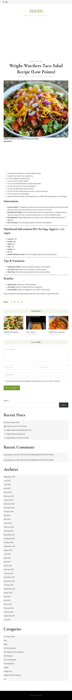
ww (41, 61)
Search (6, 400)
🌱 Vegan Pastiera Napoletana (14, 434)
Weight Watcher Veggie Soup (57, 332)
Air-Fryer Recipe (9, 636)
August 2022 (8, 593)
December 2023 (9, 535)
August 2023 (8, 550)
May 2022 (7, 596)
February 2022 (9, 608)
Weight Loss (34, 61)
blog (5, 640)
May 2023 (7, 558)
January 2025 (8, 500)
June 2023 (7, 554)
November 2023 (9, 539)
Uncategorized (9, 663)
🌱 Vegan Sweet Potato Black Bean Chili (17, 430)
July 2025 (7, 481)
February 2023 (9, 569)
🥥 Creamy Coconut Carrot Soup (15, 426)
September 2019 (9, 616)
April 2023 (7, 562)
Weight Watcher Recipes (12, 675)
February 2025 (9, 496)
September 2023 (9, 546)
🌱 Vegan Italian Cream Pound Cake (16, 438)
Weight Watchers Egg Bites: (11, 332)
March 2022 (8, 604)
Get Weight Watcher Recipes (14, 652)
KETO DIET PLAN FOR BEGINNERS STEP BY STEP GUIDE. (35, 460)
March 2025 (8, 492)
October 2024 (8, 511)
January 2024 (8, 531)
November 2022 (9, 581)
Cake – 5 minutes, (31, 332)
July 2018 (7, 620)
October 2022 (8, 585)
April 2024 (7, 519)
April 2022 (7, 600)
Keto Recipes (8, 656)
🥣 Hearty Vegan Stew (11, 422)
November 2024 (9, 508)
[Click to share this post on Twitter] (14, 302)
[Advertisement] (36, 40)
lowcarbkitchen (9, 455)
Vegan (6, 667)
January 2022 (8, 612)
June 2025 (7, 484)
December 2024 (9, 504)
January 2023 (8, 573)
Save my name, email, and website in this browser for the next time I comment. (33, 381)
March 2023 (8, 566)
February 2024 (9, 527)
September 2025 (9, 477)
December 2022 (9, 577)
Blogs (6, 644)
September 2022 (9, 589)
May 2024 (7, 515)
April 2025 (7, 488)
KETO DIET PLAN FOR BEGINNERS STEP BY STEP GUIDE (35, 455)
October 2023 (8, 542)
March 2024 (8, 523)
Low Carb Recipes (10, 660)
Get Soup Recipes (10, 648)
